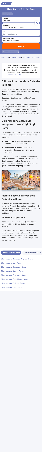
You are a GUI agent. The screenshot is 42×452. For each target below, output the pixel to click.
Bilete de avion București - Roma (13, 267)
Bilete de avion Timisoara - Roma (13, 275)
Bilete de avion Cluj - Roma (11, 287)
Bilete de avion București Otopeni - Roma (17, 259)
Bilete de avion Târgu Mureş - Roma (14, 279)
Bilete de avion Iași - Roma (11, 263)
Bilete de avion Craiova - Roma (13, 283)
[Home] (6, 3)
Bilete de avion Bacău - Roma (12, 271)
